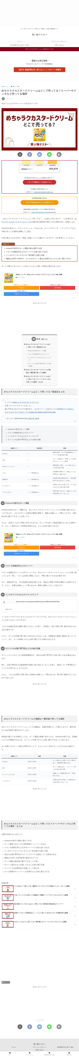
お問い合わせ (39, 1050)
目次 (38, 339)
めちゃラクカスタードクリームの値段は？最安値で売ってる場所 (38, 371)
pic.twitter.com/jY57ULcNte (45, 412)
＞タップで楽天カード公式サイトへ (39, 182)
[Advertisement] (39, 13)
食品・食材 (6, 982)
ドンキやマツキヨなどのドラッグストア (39, 359)
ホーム (14, 1047)
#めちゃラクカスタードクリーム (26, 402)
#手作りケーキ (63, 409)
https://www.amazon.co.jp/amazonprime (43, 212)
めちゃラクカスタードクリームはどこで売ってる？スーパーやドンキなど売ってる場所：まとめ (38, 379)
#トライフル (16, 412)
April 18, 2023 (33, 418)
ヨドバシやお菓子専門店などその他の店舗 (39, 365)
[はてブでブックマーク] (39, 154)
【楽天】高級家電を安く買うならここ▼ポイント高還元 (39, 70)
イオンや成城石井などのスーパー (39, 354)
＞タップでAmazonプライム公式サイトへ (39, 202)
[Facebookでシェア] (29, 154)
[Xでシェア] (20, 154)
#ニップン (25, 412)
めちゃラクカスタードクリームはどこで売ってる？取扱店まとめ (38, 345)
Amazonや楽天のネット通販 (37, 350)
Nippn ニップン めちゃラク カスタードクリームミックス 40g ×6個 (39, 274)
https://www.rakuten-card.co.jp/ (43, 192)
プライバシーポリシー (39, 1047)
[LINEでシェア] (49, 154)
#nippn (31, 412)
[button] (59, 154)
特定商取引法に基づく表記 (65, 1047)
